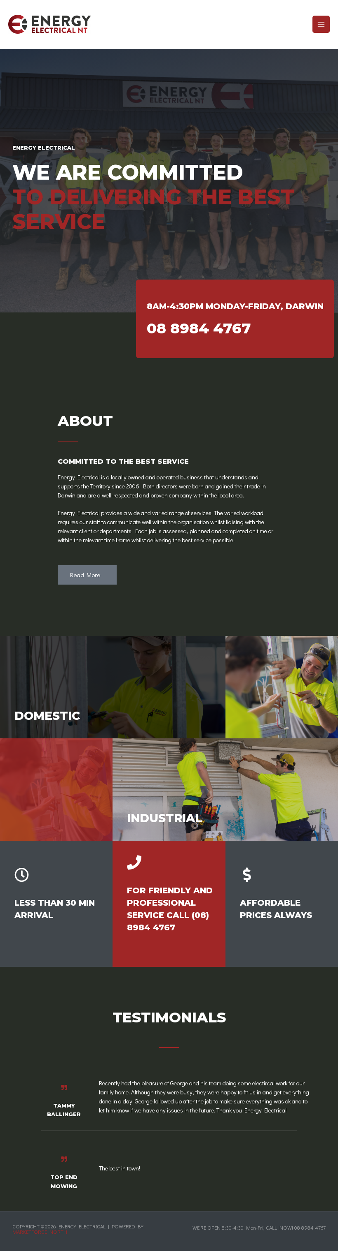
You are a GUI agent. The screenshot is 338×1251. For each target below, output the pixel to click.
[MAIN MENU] (321, 24)
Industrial (164, 818)
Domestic (47, 716)
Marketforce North (39, 1231)
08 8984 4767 (199, 328)
